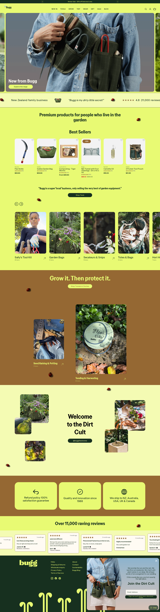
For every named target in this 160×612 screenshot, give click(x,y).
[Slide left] (16, 204)
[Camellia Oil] (113, 151)
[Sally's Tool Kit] (44, 258)
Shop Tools (80, 195)
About (74, 562)
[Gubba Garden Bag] (46, 151)
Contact (75, 565)
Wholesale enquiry (58, 567)
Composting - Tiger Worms (67, 170)
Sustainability (77, 567)
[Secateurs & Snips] (113, 258)
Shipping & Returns (58, 565)
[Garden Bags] (79, 258)
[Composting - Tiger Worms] (69, 151)
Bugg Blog (76, 570)
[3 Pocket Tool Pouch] (135, 151)
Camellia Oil (109, 169)
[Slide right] (21, 204)
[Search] (146, 9)
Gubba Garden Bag (45, 169)
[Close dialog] (156, 561)
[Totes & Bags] (148, 258)
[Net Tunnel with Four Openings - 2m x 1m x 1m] (91, 151)
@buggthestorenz (80, 441)
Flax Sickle (19, 169)
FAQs (53, 562)
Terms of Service (57, 573)
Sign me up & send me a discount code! (141, 596)
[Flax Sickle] (24, 151)
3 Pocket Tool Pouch (134, 169)
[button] (24, 547)
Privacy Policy (56, 570)
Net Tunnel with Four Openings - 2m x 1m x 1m (90, 171)
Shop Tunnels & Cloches (80, 286)
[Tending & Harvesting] (125, 379)
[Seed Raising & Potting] (62, 364)
